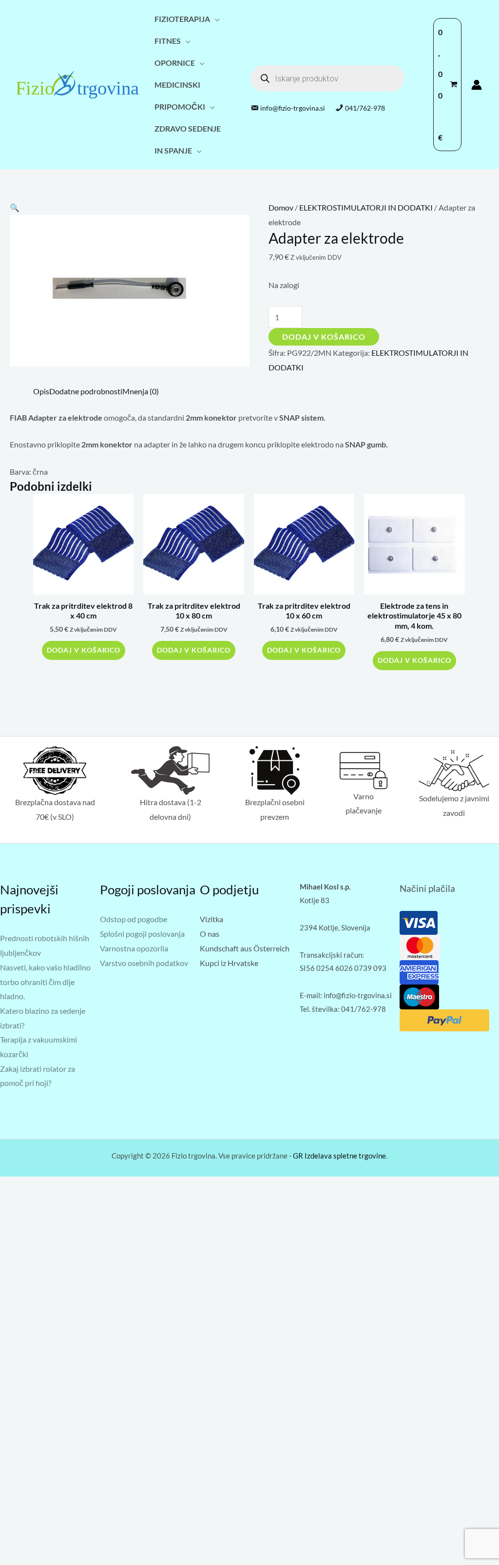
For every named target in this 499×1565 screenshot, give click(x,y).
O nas (209, 933)
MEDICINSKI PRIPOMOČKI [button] (179, 95)
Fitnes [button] (167, 40)
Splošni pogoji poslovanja (142, 933)
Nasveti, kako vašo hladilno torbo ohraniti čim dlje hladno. (45, 982)
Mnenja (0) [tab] (140, 391)
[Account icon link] (476, 84)
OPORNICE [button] (174, 62)
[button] (14, 207)
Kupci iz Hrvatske (229, 962)
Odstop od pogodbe (133, 919)
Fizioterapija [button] (182, 18)
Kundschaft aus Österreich (244, 948)
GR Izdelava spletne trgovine (339, 1155)
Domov (281, 207)
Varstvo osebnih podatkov (144, 962)
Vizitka (211, 919)
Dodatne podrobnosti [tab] (85, 391)
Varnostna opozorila (134, 948)
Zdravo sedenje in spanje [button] (187, 139)
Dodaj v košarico (323, 336)
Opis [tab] (41, 391)
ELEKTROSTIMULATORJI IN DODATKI (366, 207)
